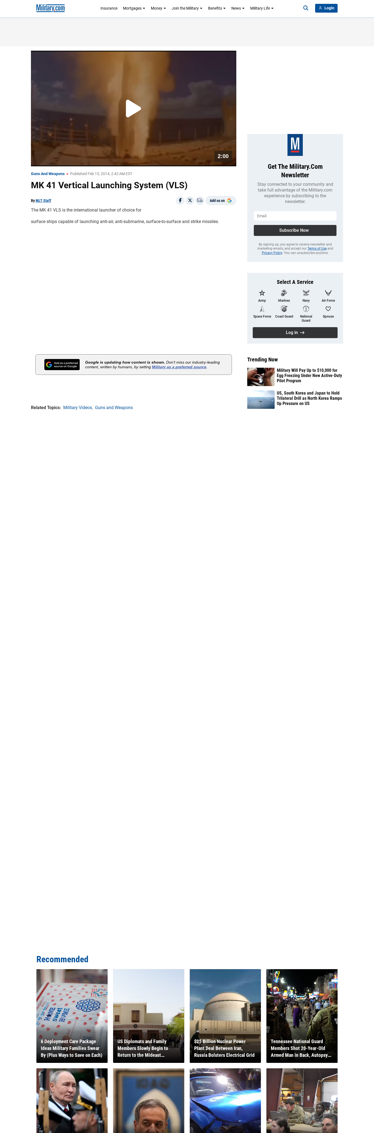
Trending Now (262, 359)
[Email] (199, 200)
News (236, 8)
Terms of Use (317, 248)
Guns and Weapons (48, 174)
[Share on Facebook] (180, 200)
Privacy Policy (272, 253)
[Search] (306, 8)
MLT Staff (43, 200)
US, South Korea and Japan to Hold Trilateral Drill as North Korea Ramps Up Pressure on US (309, 398)
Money (156, 8)
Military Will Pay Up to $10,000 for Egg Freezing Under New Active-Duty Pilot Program (309, 375)
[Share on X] (190, 200)
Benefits (215, 8)
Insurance (108, 8)
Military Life (260, 8)
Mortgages (132, 8)
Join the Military (185, 8)
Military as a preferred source (179, 367)
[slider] (69, 158)
